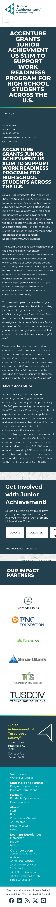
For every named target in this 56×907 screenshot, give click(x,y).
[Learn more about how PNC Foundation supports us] (28, 623)
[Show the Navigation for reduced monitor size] (6, 21)
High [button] (13, 845)
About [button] (14, 807)
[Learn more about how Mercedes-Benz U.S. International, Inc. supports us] (28, 604)
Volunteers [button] (18, 774)
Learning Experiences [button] (26, 834)
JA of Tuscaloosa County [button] (25, 876)
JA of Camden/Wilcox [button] (23, 864)
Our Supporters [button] (20, 802)
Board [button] (14, 814)
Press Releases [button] (19, 825)
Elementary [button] (17, 837)
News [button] (13, 829)
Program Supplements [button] (24, 786)
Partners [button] (16, 795)
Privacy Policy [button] (40, 890)
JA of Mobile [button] (17, 868)
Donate (15, 532)
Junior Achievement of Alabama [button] (24, 855)
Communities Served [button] (23, 818)
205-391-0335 (16, 756)
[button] (12, 900)
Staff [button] (13, 810)
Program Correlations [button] (23, 790)
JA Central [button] (44, 894)
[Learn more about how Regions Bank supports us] (28, 642)
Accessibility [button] (13, 894)
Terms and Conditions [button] (18, 890)
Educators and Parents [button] (27, 782)
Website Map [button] (29, 894)
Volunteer (37, 532)
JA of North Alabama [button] (23, 872)
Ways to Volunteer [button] (21, 777)
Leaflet (21, 560)
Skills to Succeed (36, 258)
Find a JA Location (21, 879)
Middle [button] (14, 841)
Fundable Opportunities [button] (25, 798)
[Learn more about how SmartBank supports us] (28, 661)
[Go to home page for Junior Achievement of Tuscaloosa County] (22, 9)
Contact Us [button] (16, 753)
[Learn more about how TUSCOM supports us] (28, 698)
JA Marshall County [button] (22, 860)
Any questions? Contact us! (21, 548)
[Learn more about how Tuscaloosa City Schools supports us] (28, 679)
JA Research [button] (17, 822)
